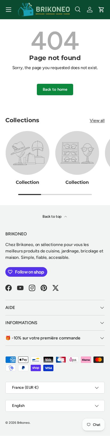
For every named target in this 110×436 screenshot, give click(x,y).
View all (97, 120)
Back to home (55, 89)
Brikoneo (23, 423)
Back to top (52, 216)
